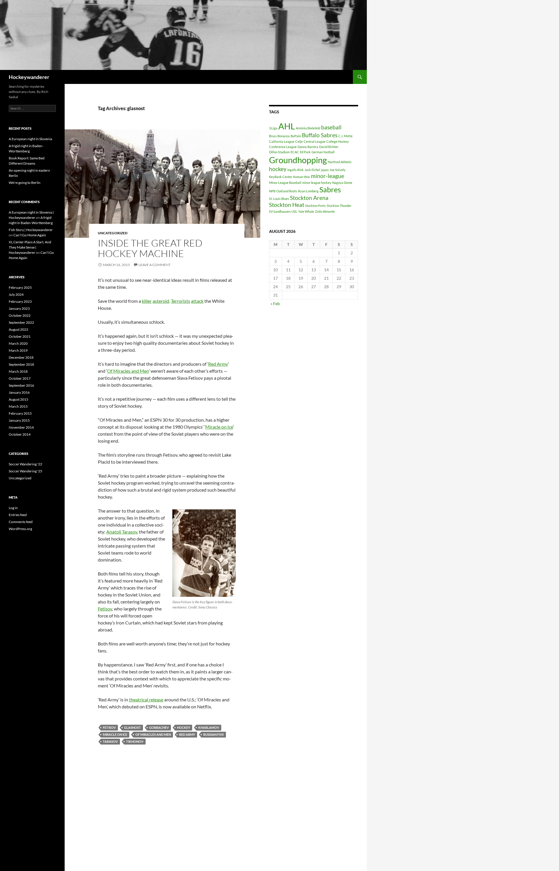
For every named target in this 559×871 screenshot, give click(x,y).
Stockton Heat (286, 204)
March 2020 (18, 343)
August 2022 (18, 329)
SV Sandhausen (280, 211)
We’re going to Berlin (24, 182)
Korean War (301, 177)
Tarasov (110, 741)
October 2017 (20, 378)
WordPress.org (20, 529)
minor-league (327, 176)
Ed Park (305, 152)
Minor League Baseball (285, 182)
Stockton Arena (309, 197)
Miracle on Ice (219, 427)
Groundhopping (298, 160)
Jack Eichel (312, 170)
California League (281, 141)
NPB (272, 191)
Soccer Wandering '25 (25, 471)
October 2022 (20, 315)
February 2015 (20, 413)
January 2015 (19, 420)
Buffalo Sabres (319, 135)
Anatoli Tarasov (121, 531)
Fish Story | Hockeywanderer (31, 230)
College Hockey (337, 141)
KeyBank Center (280, 177)
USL (294, 211)
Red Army (218, 364)
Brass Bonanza (279, 136)
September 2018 (21, 364)
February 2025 (20, 287)
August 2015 (18, 399)
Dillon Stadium (279, 152)
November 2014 (21, 427)
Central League (315, 141)
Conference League (283, 147)
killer (147, 301)
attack (197, 301)
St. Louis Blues (279, 198)
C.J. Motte (345, 136)
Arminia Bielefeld (308, 128)
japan (325, 170)
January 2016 (19, 392)
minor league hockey (316, 182)
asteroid (161, 301)
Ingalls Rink (295, 170)
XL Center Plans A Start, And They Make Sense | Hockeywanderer (30, 247)
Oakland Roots (286, 191)
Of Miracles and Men (128, 371)
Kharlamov (208, 727)
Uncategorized (113, 233)
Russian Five (213, 734)
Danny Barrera (308, 147)
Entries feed (18, 515)
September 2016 (21, 385)
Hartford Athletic (340, 162)
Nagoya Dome (342, 182)
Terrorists (180, 301)
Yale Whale (306, 211)
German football (323, 152)
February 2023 (20, 301)
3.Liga (273, 128)
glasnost (132, 727)
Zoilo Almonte (325, 211)
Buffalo (296, 136)
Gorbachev (159, 727)
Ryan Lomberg (308, 191)
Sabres (330, 189)
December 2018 (21, 357)
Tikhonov (135, 741)
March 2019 (18, 350)
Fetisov (105, 608)
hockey (183, 727)
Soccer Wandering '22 (25, 464)
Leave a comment (155, 265)
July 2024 (16, 294)
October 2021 (20, 336)
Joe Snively (338, 170)
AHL (286, 126)
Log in (13, 508)
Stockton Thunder (339, 205)
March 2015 (18, 406)
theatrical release (146, 699)
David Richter (328, 147)
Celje (299, 141)
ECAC (295, 152)
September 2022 (21, 322)
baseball (331, 127)
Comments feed (21, 522)
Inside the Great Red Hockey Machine (150, 248)
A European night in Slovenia (30, 139)
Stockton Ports (315, 205)
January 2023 (19, 308)
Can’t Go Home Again (29, 235)
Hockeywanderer (29, 77)
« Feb (275, 303)
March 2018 (18, 371)
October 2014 (20, 434)
